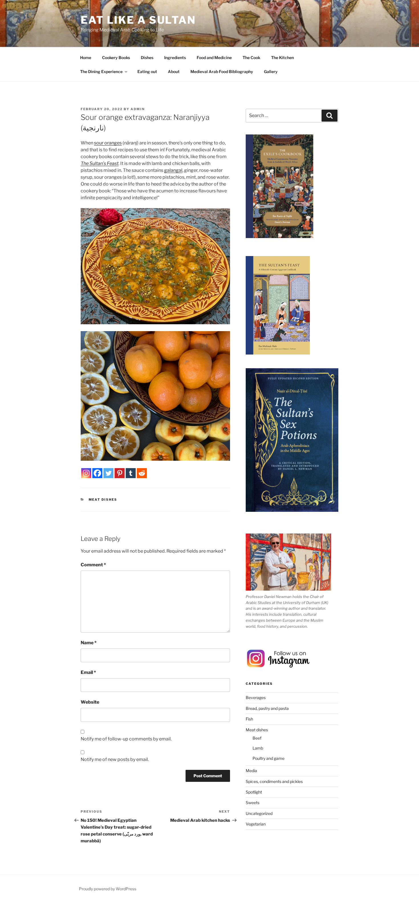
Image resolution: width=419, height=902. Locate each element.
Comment (93, 564)
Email (88, 672)
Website (90, 702)
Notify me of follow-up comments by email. (126, 739)
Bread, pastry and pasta (267, 708)
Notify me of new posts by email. (115, 759)
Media (251, 770)
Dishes (147, 57)
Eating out (147, 71)
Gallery (271, 71)
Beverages (256, 697)
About (174, 71)
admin (138, 109)
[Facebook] (97, 473)
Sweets (252, 802)
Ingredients (175, 57)
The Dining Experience (101, 71)
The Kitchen (282, 57)
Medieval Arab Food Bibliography (221, 71)
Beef (257, 738)
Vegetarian (256, 824)
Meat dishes (103, 500)
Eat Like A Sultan (138, 20)
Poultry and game (268, 758)
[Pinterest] (120, 473)
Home (85, 57)
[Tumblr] (131, 473)
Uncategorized (259, 813)
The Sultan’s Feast (100, 163)
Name (89, 642)
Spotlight (254, 792)
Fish (249, 718)
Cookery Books (116, 57)
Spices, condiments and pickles (274, 781)
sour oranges (108, 143)
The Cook (251, 57)
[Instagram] (86, 473)
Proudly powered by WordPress (107, 888)
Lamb (258, 748)
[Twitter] (108, 473)
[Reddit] (142, 473)
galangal (173, 170)
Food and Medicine (214, 57)
